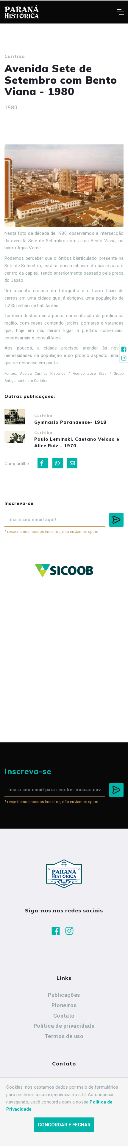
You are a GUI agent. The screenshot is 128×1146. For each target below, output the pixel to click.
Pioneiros (64, 1005)
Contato (64, 1016)
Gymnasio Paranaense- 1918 (70, 422)
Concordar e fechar (64, 1125)
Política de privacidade (64, 1026)
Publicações (64, 995)
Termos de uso (64, 1036)
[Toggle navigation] (120, 12)
